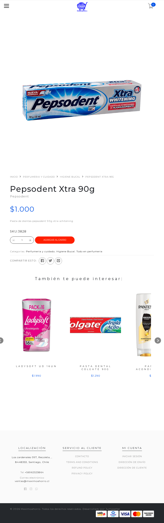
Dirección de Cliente (132, 467)
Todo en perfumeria (89, 251)
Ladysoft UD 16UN (36, 366)
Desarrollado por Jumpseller (101, 508)
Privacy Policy (82, 473)
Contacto (82, 456)
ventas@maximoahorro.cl (32, 481)
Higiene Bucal (70, 176)
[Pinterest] (58, 261)
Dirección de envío (132, 462)
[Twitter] (50, 261)
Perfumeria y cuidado (39, 176)
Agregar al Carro (54, 239)
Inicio (14, 176)
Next (158, 340)
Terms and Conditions (82, 462)
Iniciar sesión (132, 456)
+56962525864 (34, 472)
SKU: (14, 231)
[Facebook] (42, 261)
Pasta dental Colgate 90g (95, 368)
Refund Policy (82, 467)
